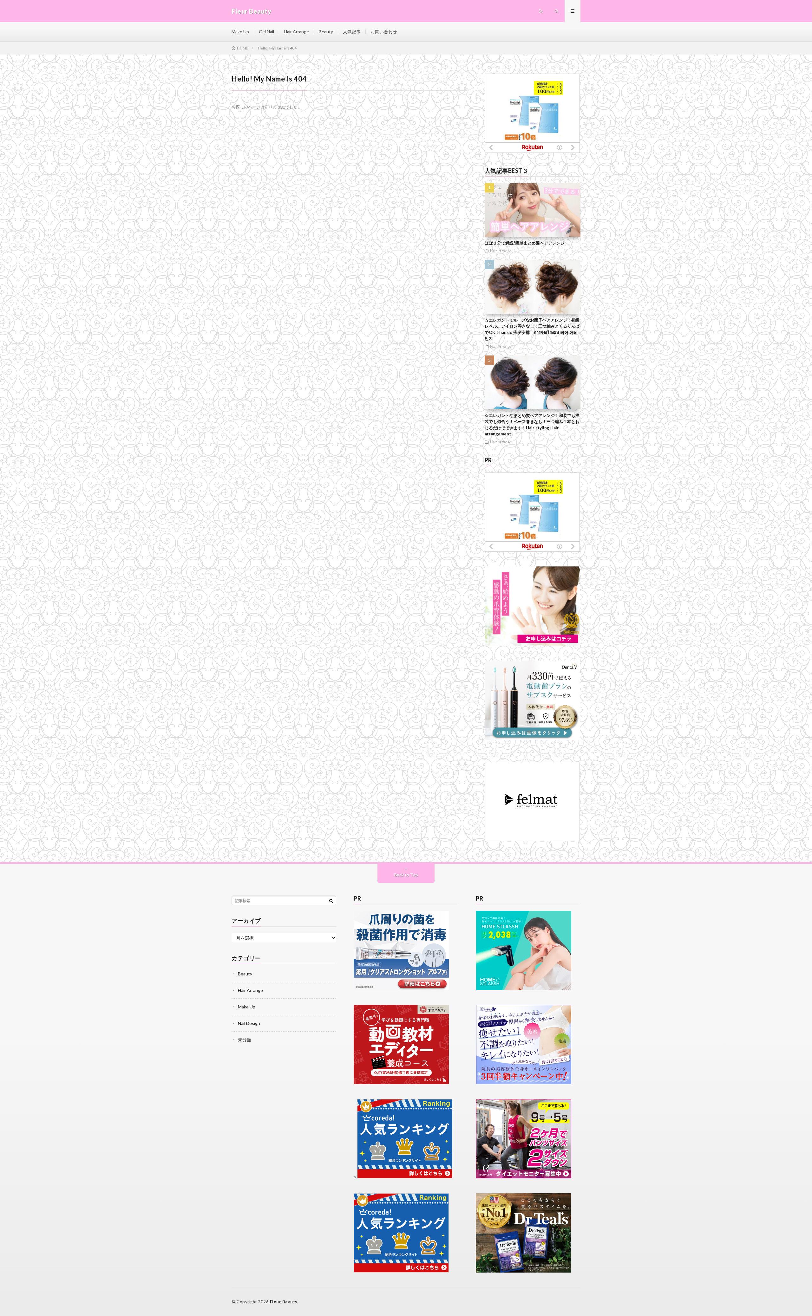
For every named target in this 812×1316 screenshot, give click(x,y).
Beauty (326, 31)
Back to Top (406, 874)
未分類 (244, 1039)
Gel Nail (266, 31)
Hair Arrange (296, 31)
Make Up (240, 31)
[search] (331, 900)
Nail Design (249, 1023)
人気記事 (352, 31)
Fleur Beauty (284, 1301)
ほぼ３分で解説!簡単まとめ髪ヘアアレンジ (525, 242)
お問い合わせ (383, 31)
